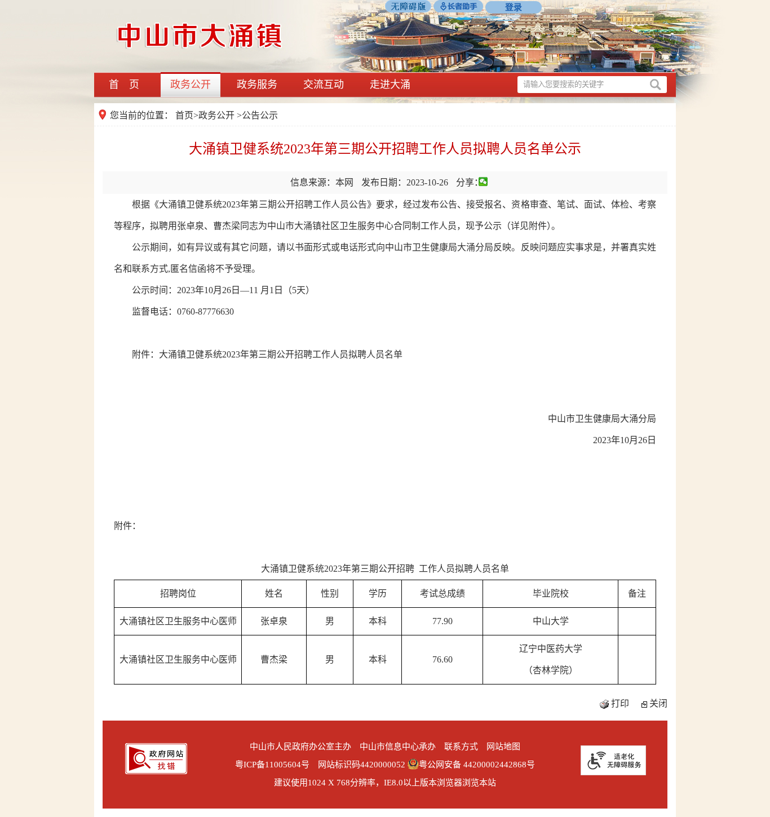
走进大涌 (390, 84)
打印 (620, 703)
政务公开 (190, 84)
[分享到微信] (483, 181)
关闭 (658, 703)
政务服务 (257, 84)
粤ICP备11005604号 (272, 764)
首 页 (124, 84)
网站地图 (503, 746)
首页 (184, 115)
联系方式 (461, 746)
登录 (513, 7)
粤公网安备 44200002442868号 (477, 764)
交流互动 (323, 84)
